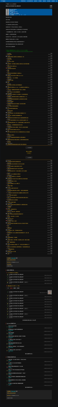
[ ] (10, 327)
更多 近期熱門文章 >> (29, 353)
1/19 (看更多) (11, 14)
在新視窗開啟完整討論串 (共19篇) (29, 320)
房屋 (12, 258)
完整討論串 (10, 285)
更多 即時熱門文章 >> (29, 387)
